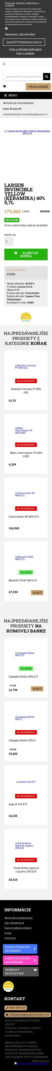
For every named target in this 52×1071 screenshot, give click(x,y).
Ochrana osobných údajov (22, 1028)
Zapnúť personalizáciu (24, 42)
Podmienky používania (19, 1033)
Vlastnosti (16, 270)
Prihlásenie (38, 87)
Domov (6, 109)
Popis (11, 274)
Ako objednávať (14, 923)
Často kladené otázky (18, 928)
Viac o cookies (25, 53)
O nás (7, 933)
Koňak (15, 109)
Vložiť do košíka (29, 254)
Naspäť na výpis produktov (20, 103)
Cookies (10, 1031)
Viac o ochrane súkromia (25, 49)
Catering (10, 938)
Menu (12, 95)
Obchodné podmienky (18, 918)
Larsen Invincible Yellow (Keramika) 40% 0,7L (25, 114)
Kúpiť (37, 592)
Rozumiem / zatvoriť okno (20, 34)
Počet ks (10, 235)
